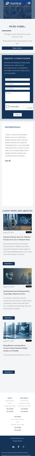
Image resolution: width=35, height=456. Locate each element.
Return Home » (17, 48)
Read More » (9, 264)
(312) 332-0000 (9, 408)
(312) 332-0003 (9, 411)
